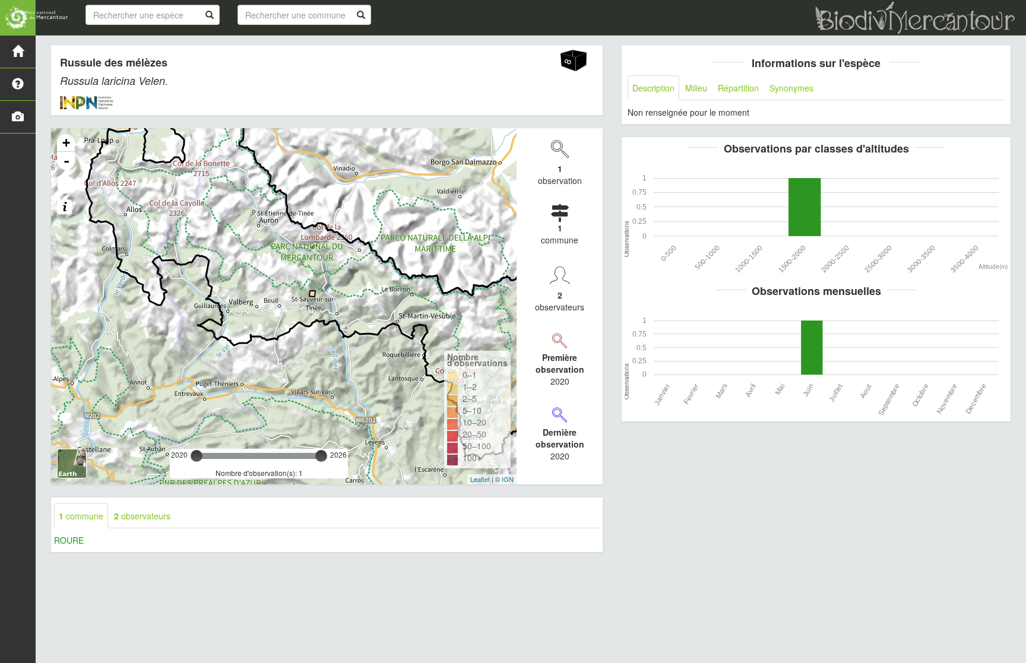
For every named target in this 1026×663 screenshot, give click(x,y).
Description (653, 88)
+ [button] (66, 142)
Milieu (696, 88)
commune (81, 516)
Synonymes (791, 88)
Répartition (738, 88)
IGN (508, 479)
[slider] (196, 456)
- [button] (66, 161)
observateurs (142, 516)
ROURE (69, 540)
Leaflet (480, 479)
